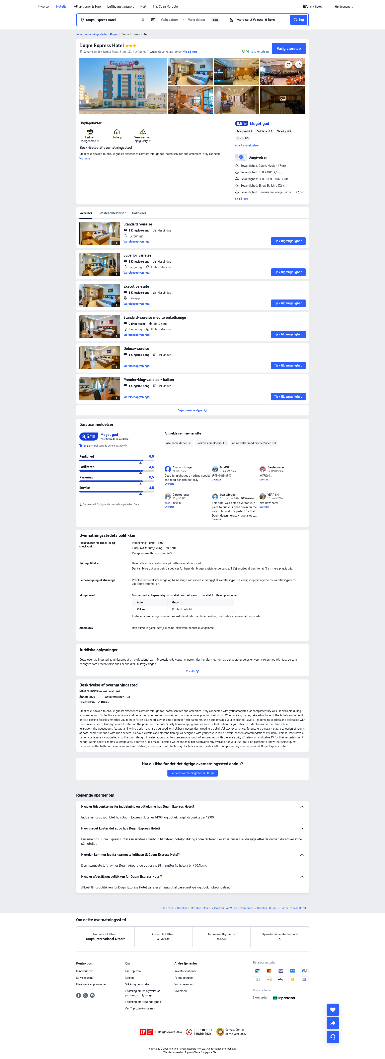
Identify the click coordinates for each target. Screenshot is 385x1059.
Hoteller (62, 6)
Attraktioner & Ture (87, 6)
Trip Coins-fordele (165, 6)
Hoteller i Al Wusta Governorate (233, 908)
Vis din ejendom (184, 984)
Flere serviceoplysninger (91, 984)
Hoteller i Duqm (267, 908)
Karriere (130, 977)
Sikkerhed (180, 991)
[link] (312, 6)
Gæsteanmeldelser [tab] (112, 213)
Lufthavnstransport (120, 6)
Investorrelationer (185, 971)
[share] (333, 1023)
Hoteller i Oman (200, 908)
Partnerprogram (184, 977)
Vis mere (84, 158)
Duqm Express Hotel (101, 45)
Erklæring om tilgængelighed (143, 1001)
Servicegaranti (84, 977)
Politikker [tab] (139, 213)
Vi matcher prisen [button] (257, 51)
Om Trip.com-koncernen (140, 1008)
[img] (123, 86)
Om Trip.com (133, 971)
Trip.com (168, 908)
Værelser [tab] (85, 213)
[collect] (333, 1010)
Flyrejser (44, 6)
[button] (328, 6)
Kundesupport (84, 971)
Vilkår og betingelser (137, 984)
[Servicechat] (333, 1037)
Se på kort (241, 198)
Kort (143, 6)
